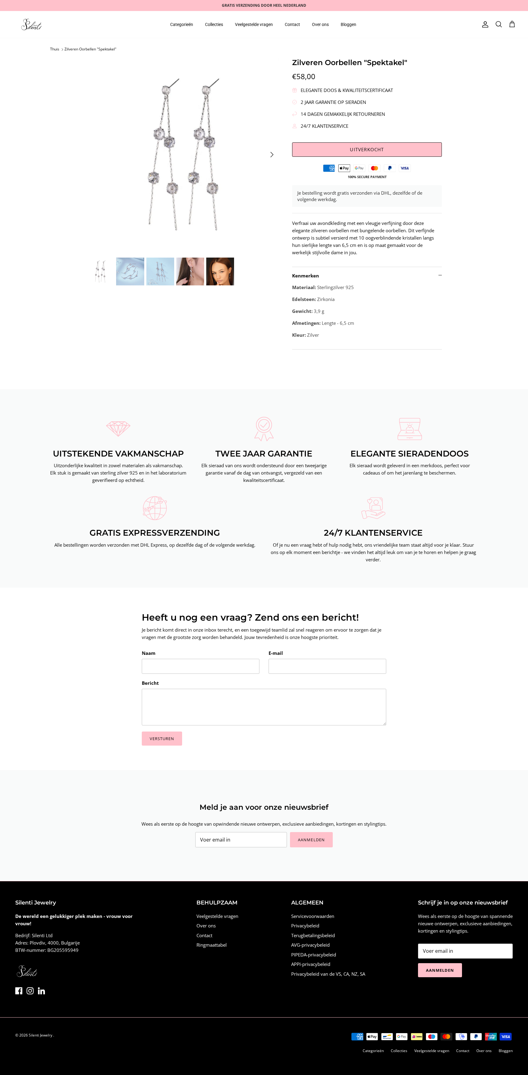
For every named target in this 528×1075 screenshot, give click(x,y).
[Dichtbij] (378, 479)
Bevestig (209, 571)
